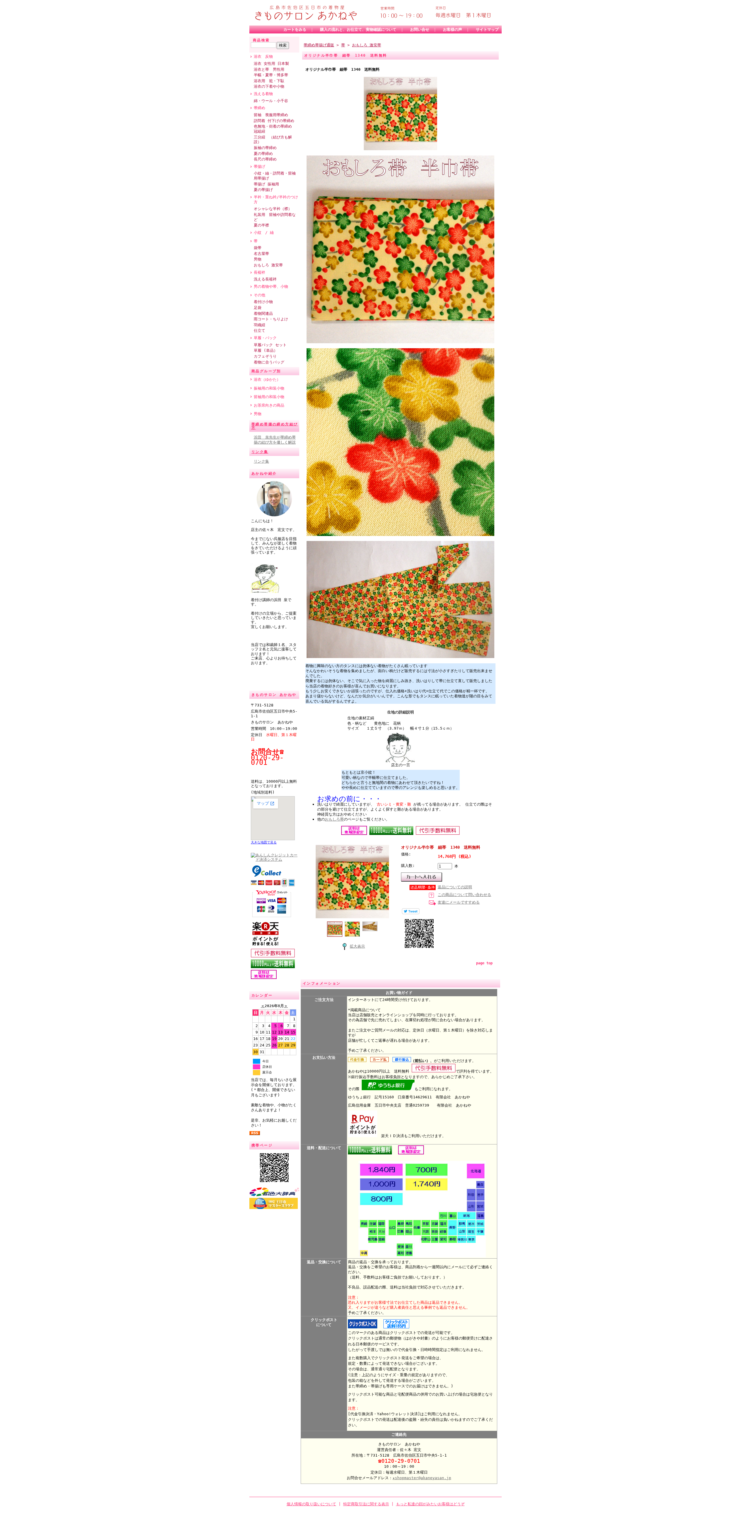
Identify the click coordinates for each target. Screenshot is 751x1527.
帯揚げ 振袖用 (266, 184)
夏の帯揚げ (263, 189)
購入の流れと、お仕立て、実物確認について (358, 29)
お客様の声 (452, 29)
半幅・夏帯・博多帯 (271, 75)
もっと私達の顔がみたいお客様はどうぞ (430, 1504)
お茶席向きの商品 (269, 405)
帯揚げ (259, 166)
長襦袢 (261, 272)
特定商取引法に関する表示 (366, 1504)
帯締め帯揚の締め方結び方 (274, 426)
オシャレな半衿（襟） (273, 209)
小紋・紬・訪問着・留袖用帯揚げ (275, 175)
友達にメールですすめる (459, 902)
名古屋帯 (261, 253)
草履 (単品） (266, 350)
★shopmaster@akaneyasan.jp (422, 1478)
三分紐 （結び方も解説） (273, 139)
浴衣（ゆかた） (267, 379)
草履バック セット (270, 345)
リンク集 (259, 452)
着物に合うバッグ (269, 362)
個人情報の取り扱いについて (311, 1504)
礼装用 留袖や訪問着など (275, 217)
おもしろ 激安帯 (268, 265)
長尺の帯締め (265, 159)
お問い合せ (419, 29)
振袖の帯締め (265, 148)
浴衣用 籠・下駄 (269, 81)
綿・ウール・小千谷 (271, 101)
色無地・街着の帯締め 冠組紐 (275, 128)
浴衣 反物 (263, 56)
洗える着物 (263, 94)
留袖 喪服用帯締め (271, 115)
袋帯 (257, 248)
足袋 (257, 307)
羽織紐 (259, 325)
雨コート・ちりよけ (271, 319)
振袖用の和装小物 (269, 388)
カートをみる (294, 29)
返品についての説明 (455, 887)
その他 (259, 295)
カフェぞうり (265, 356)
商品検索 (261, 40)
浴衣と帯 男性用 (269, 69)
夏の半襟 (261, 225)
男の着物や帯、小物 (271, 286)
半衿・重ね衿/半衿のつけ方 (276, 199)
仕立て (259, 330)
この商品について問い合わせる (464, 894)
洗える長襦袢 (267, 279)
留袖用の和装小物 (269, 397)
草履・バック (265, 338)
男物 (259, 259)
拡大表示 (357, 946)
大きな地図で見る (264, 842)
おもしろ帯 (334, 819)
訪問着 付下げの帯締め (274, 121)
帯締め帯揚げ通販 (319, 45)
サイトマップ (487, 29)
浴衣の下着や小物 (269, 86)
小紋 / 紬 (264, 232)
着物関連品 (263, 313)
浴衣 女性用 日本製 (271, 63)
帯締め (261, 108)
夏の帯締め (263, 153)
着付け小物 (263, 302)
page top (484, 963)
